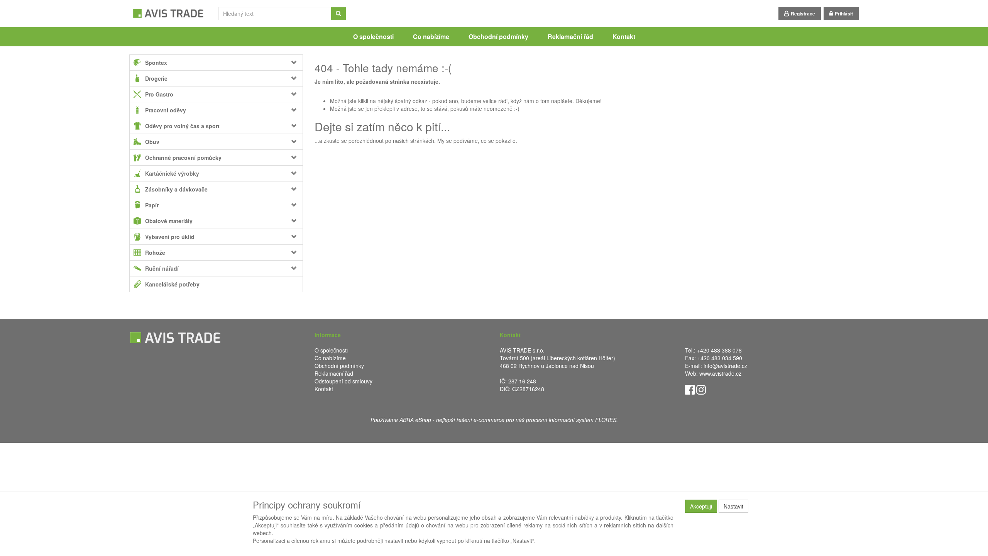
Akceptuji (701, 506)
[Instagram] (701, 389)
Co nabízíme (431, 36)
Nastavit (733, 506)
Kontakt (623, 36)
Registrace (803, 13)
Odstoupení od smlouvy (343, 381)
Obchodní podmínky (498, 36)
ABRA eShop (415, 420)
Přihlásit (844, 13)
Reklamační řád (570, 36)
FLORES (605, 420)
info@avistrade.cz (725, 366)
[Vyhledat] (338, 13)
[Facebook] (690, 389)
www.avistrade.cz (720, 373)
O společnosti (373, 36)
